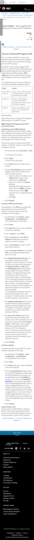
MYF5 (13, 4)
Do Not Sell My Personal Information (17, 537)
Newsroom (7, 460)
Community (22, 2)
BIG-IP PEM (25, 13)
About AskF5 (7, 467)
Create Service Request (11, 512)
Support (13, 2)
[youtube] (24, 448)
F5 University (7, 480)
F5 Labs (6, 501)
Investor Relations (9, 462)
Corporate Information (11, 458)
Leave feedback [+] (9, 514)
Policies (18, 533)
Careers (6, 465)
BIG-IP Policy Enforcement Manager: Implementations (18, 15)
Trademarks (10, 533)
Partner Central (8, 498)
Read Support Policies (11, 509)
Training (6, 476)
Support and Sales (16, 444)
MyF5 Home (4, 13)
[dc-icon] (28, 448)
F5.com (5, 2)
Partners (6, 4)
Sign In (29, 9)
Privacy (25, 533)
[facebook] (20, 448)
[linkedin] (15, 448)
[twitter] (11, 448)
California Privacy (17, 535)
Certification (7, 478)
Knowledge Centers (15, 13)
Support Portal (8, 496)
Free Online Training (10, 483)
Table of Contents (8, 47)
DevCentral (7, 494)
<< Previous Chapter (21, 47)
